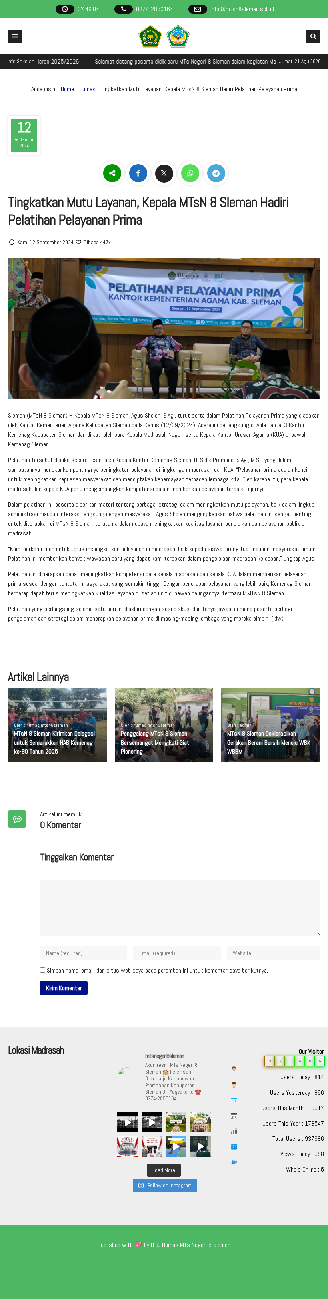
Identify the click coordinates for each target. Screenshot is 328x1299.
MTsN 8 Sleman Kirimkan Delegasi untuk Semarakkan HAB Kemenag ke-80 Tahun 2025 (54, 742)
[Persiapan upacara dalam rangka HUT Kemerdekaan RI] (176, 1146)
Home (67, 89)
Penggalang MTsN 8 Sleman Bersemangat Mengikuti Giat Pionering (155, 742)
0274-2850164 (154, 9)
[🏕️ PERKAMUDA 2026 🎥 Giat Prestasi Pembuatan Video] (127, 1122)
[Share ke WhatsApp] (191, 173)
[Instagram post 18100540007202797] (127, 1146)
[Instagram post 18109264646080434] (152, 1146)
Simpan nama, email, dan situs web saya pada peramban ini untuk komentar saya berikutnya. (157, 970)
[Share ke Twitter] (165, 173)
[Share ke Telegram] (216, 173)
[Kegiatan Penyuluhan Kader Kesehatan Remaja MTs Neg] (200, 1146)
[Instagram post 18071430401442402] (176, 1122)
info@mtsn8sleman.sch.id (242, 9)
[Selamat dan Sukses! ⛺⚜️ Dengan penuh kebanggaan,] (200, 1122)
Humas (87, 89)
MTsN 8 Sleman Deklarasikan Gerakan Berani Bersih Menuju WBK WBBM (268, 742)
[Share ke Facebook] (139, 173)
